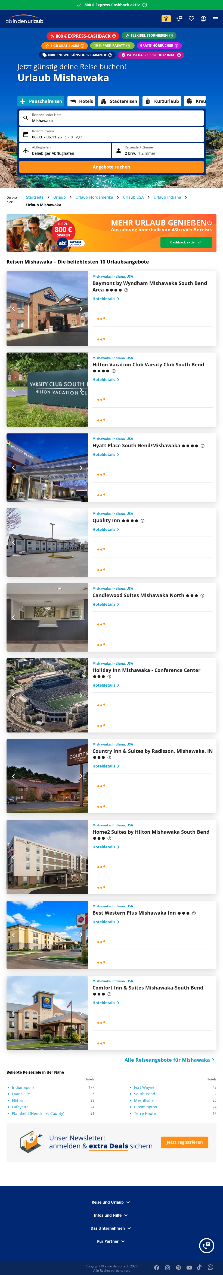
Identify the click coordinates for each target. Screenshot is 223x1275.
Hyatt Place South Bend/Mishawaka (136, 445)
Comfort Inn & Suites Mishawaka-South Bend (147, 987)
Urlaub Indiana (167, 197)
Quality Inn (106, 520)
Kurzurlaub (166, 101)
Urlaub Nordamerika (94, 197)
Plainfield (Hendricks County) (38, 1113)
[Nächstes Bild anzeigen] (81, 308)
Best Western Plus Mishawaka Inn (134, 912)
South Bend (144, 1093)
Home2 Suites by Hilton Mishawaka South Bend (150, 832)
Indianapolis (23, 1087)
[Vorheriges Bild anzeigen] (13, 308)
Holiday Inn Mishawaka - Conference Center (146, 670)
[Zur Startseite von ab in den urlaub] (24, 18)
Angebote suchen (111, 167)
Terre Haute (145, 1113)
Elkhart (18, 1100)
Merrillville (144, 1100)
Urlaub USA (133, 197)
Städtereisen (123, 101)
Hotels (86, 101)
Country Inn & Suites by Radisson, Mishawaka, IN (152, 751)
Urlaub (59, 197)
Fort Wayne (144, 1087)
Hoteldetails (103, 298)
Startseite (35, 197)
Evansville (21, 1093)
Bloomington (145, 1106)
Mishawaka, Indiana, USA (112, 276)
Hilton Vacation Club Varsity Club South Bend (148, 364)
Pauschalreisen (45, 101)
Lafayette (20, 1106)
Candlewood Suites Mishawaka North (138, 595)
